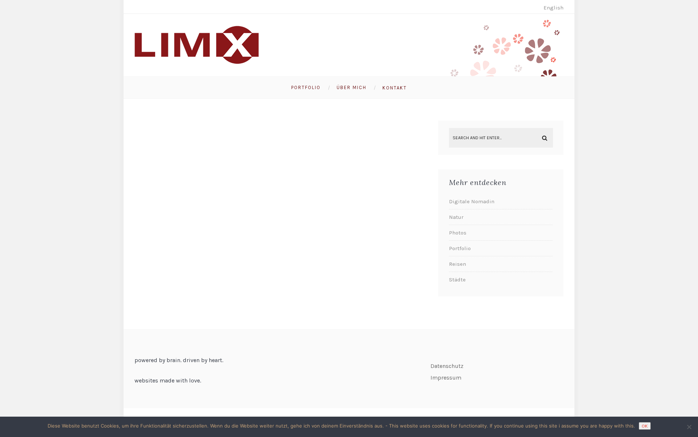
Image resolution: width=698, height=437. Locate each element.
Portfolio (306, 87)
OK (645, 426)
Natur (456, 217)
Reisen (457, 264)
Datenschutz (447, 365)
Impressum (445, 377)
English (553, 7)
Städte (457, 279)
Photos (457, 232)
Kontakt (394, 88)
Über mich (351, 87)
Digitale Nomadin (471, 201)
